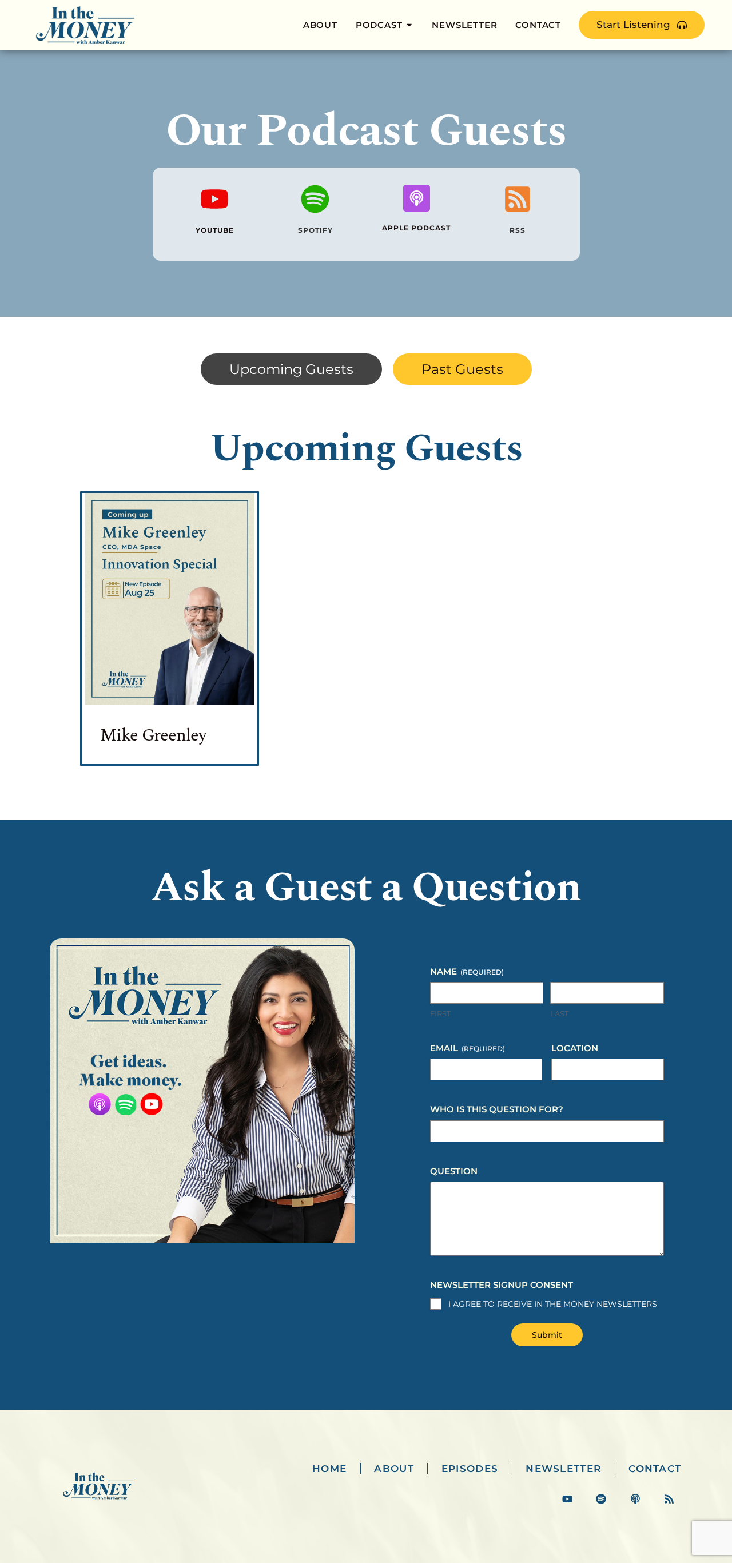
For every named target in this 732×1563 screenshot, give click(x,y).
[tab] (291, 369)
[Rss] (669, 1499)
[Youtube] (214, 199)
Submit (547, 1335)
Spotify (315, 230)
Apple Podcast (416, 228)
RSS (518, 230)
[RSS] (517, 199)
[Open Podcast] (409, 25)
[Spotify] (315, 199)
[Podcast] (635, 1499)
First (440, 1013)
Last (559, 1013)
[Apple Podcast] (416, 198)
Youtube (214, 230)
